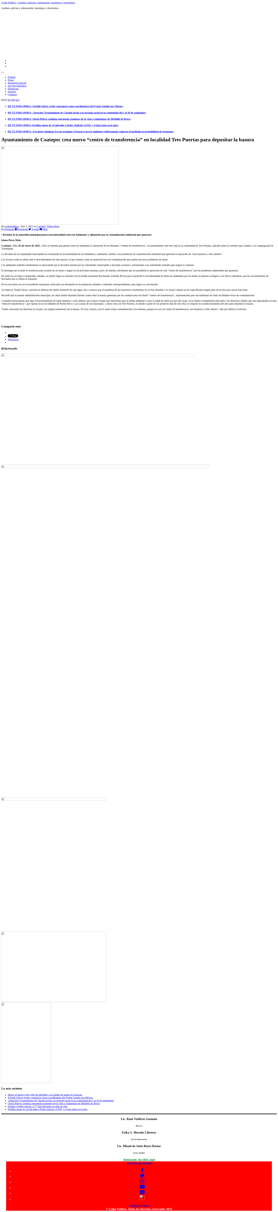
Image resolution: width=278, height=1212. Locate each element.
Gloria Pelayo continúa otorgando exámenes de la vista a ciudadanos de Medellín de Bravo (54, 1103)
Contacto (12, 94)
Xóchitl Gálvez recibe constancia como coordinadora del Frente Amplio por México (50, 1097)
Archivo (12, 91)
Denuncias (13, 88)
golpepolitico (12, 226)
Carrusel (41, 226)
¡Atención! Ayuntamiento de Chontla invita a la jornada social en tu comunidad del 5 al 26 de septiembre (61, 1100)
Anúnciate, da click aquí (139, 1159)
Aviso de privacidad (139, 1163)
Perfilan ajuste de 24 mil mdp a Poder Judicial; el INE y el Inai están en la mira (47, 1109)
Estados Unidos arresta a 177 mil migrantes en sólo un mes (37, 1106)
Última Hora (53, 226)
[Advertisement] (139, 33)
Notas (11, 80)
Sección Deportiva (17, 85)
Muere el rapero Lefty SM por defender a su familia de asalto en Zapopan (45, 1094)
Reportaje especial (17, 83)
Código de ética (139, 1205)
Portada (11, 77)
